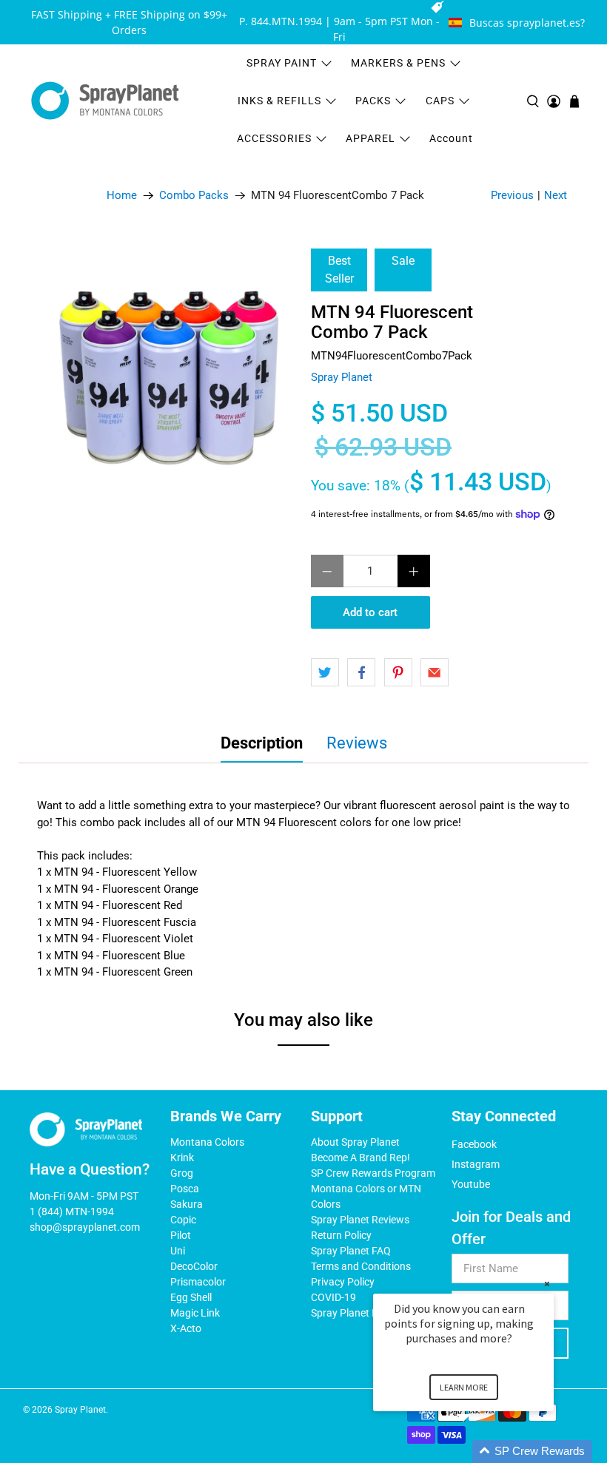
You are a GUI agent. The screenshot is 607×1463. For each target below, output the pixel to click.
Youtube (471, 1184)
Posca (184, 1189)
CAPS (440, 101)
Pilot (180, 1235)
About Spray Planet (355, 1142)
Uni (177, 1251)
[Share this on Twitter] (325, 672)
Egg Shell (191, 1297)
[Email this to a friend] (434, 672)
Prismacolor (198, 1282)
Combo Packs (194, 195)
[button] (481, 1451)
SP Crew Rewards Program (373, 1173)
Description (262, 743)
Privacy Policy (343, 1282)
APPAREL (370, 138)
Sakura (186, 1204)
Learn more (464, 1387)
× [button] (547, 1284)
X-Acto (185, 1328)
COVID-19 (333, 1297)
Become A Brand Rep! (360, 1157)
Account (451, 138)
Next (555, 195)
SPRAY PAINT (282, 63)
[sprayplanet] (105, 101)
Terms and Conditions (361, 1266)
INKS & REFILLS (279, 101)
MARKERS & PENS (398, 63)
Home (122, 195)
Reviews (356, 743)
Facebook (474, 1144)
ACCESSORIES (274, 138)
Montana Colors (207, 1142)
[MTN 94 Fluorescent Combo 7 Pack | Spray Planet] (168, 376)
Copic (183, 1220)
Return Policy (341, 1235)
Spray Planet (341, 377)
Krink (182, 1157)
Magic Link (195, 1313)
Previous (512, 195)
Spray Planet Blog (351, 1313)
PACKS (373, 101)
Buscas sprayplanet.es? (527, 23)
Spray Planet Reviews (360, 1220)
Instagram (476, 1164)
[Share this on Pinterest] (398, 672)
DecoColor (194, 1266)
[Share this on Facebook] (361, 672)
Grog (181, 1173)
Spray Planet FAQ (351, 1251)
